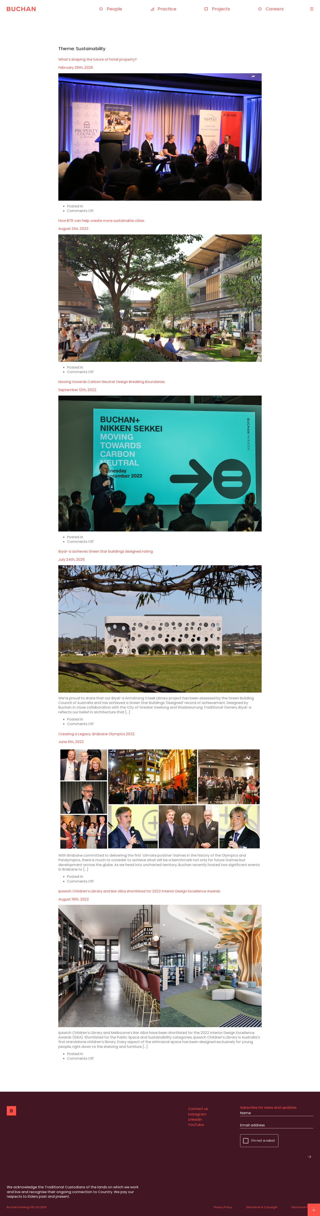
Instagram (197, 1114)
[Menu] (311, 9)
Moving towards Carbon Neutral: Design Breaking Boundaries (111, 381)
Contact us (198, 1108)
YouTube (196, 1124)
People (114, 9)
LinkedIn (195, 1119)
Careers (275, 9)
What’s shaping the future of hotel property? (97, 59)
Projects (221, 9)
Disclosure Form (302, 1207)
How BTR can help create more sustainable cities (101, 220)
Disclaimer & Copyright (262, 1207)
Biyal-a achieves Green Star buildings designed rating (105, 551)
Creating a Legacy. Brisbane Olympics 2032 (96, 733)
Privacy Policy (223, 1207)
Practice (167, 9)
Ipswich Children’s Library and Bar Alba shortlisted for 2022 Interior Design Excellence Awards (139, 891)
